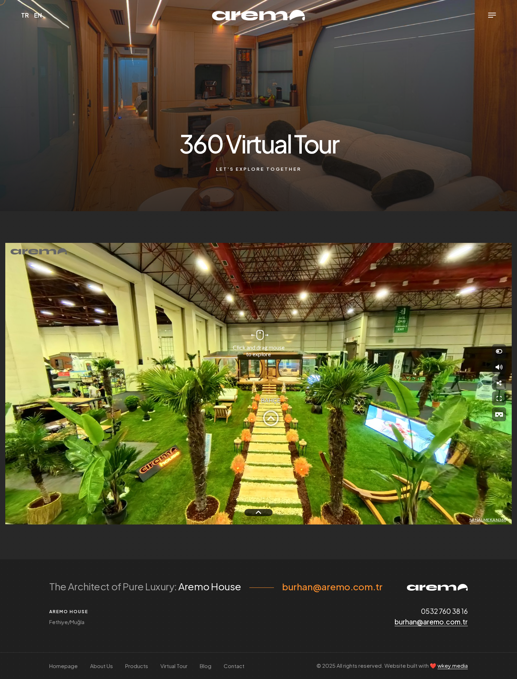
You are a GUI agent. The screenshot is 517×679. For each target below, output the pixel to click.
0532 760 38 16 (444, 611)
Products (136, 665)
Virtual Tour (173, 665)
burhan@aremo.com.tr (332, 586)
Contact (234, 665)
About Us (101, 665)
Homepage (63, 665)
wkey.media (453, 665)
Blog (205, 665)
